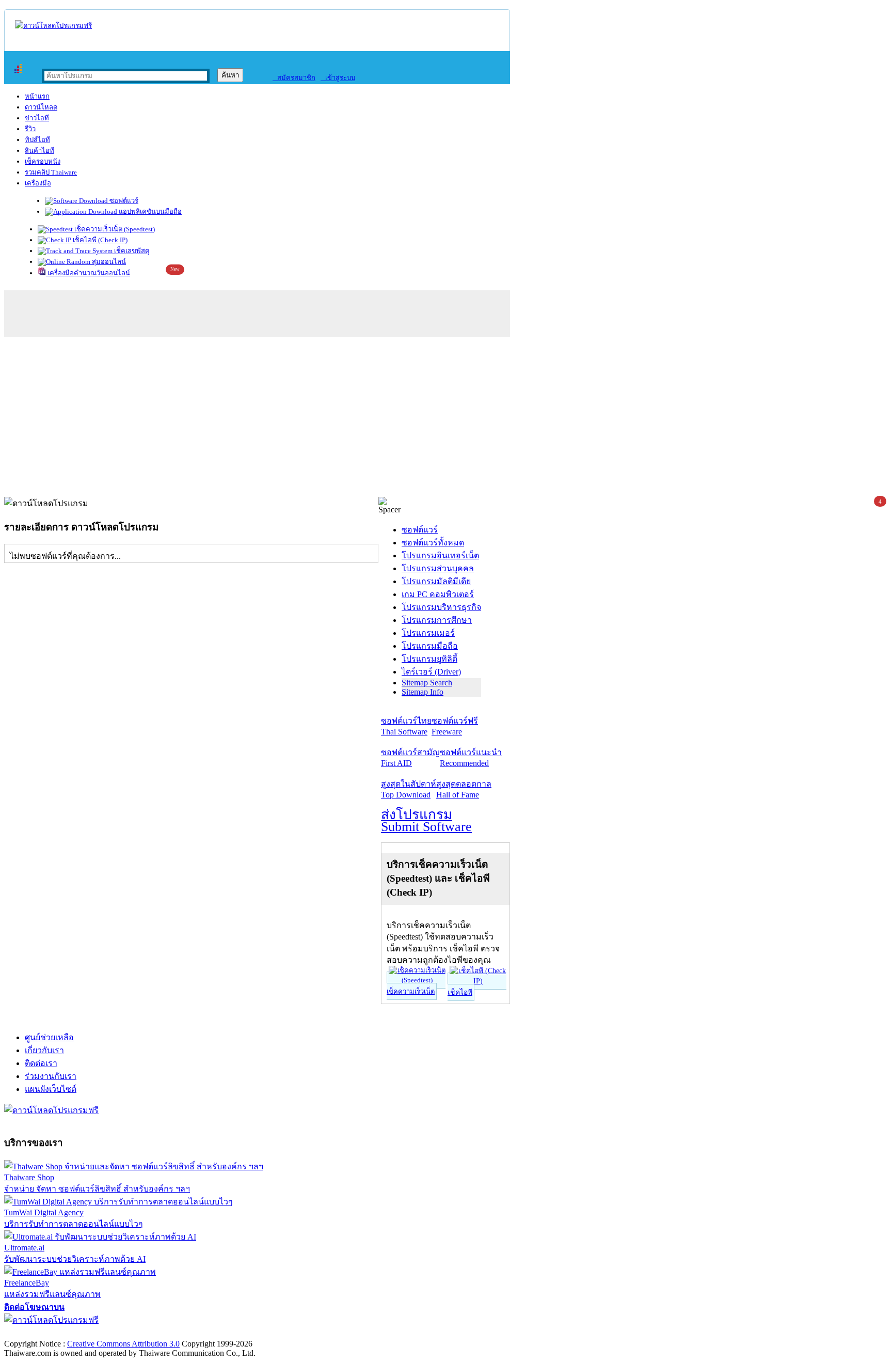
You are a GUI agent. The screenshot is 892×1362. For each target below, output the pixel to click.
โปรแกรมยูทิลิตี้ (429, 658)
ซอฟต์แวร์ (123, 201)
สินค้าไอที (39, 150)
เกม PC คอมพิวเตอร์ (438, 594)
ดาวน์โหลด (41, 107)
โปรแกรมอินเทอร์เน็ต (440, 555)
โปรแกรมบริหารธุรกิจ (441, 607)
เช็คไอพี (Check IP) (99, 240)
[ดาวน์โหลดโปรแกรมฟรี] (53, 25)
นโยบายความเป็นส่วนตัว (136, 1332)
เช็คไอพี (460, 992)
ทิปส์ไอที (37, 140)
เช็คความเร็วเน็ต (411, 991)
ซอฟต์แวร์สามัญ (410, 758)
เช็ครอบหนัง (42, 161)
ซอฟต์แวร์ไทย (406, 726)
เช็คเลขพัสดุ (131, 251)
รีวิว (30, 129)
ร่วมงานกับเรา (50, 1076)
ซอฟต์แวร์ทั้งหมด (433, 542)
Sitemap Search (427, 682)
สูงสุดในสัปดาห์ (408, 789)
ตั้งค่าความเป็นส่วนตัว (43, 1332)
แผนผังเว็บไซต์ (50, 1089)
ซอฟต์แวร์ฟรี (455, 726)
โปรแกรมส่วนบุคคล (438, 568)
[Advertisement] (446, 419)
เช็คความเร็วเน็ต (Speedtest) (114, 229)
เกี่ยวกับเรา (44, 1050)
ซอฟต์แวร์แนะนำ (471, 758)
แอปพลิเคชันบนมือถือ (149, 211)
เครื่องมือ (38, 183)
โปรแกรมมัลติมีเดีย (436, 581)
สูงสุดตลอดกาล (463, 789)
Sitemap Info (422, 691)
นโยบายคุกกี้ (213, 1332)
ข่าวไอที (37, 118)
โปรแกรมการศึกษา (437, 620)
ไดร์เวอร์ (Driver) (431, 671)
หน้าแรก (37, 96)
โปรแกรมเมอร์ (428, 633)
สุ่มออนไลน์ (108, 261)
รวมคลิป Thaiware (51, 172)
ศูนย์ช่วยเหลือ (49, 1037)
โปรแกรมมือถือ (430, 645)
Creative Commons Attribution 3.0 (123, 1343)
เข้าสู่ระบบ (338, 78)
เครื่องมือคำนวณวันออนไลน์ (88, 273)
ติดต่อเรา (41, 1063)
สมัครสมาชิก (294, 78)
